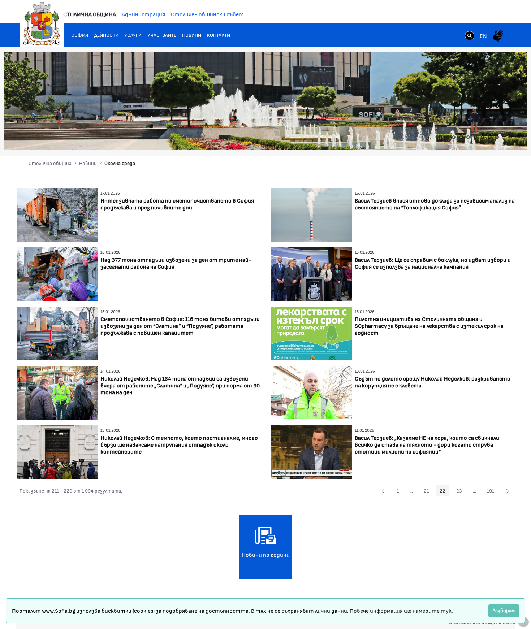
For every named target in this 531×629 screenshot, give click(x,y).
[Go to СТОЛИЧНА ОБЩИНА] (42, 23)
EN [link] (483, 35)
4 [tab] (475, 137)
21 (428, 491)
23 (461, 491)
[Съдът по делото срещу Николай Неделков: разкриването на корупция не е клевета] (311, 392)
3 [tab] (468, 137)
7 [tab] (497, 137)
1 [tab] (454, 137)
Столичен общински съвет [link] (207, 13)
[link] (469, 36)
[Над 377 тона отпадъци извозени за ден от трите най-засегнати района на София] (57, 273)
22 (444, 491)
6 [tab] (490, 137)
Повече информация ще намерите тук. (401, 610)
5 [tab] (482, 137)
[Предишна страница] (383, 490)
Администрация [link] (143, 13)
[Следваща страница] (507, 490)
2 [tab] (461, 137)
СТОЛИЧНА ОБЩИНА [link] (89, 13)
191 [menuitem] (492, 491)
